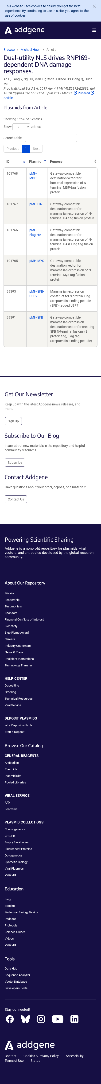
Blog (8, 899)
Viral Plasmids (14, 868)
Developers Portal (16, 988)
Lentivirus (11, 809)
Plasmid (35, 161)
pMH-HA (35, 204)
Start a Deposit (14, 732)
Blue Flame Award (17, 632)
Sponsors (11, 613)
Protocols (11, 925)
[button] (94, 30)
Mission (10, 593)
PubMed (84, 93)
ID (7, 161)
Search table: (13, 138)
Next (36, 149)
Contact (10, 1056)
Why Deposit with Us (18, 725)
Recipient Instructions (19, 659)
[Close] (92, 6)
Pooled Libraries (15, 782)
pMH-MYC (36, 261)
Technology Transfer (18, 665)
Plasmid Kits (13, 776)
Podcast (10, 919)
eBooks (10, 906)
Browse (9, 49)
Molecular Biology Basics (21, 912)
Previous (13, 149)
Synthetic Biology (16, 862)
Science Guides (15, 932)
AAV (7, 802)
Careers (10, 639)
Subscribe (15, 462)
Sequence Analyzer (17, 975)
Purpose (56, 161)
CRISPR (10, 836)
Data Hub (11, 968)
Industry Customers (18, 645)
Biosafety (11, 626)
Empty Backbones (17, 842)
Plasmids (11, 769)
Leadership (12, 600)
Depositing (12, 685)
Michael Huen (30, 49)
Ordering (10, 692)
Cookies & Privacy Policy (41, 1056)
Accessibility (75, 1056)
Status (35, 1060)
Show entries (22, 127)
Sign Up (13, 421)
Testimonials (13, 606)
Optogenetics (14, 855)
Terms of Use (14, 1060)
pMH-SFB (36, 317)
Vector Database (16, 981)
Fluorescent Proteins (18, 849)
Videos (9, 938)
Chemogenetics (15, 829)
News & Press (14, 652)
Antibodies (12, 762)
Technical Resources (19, 698)
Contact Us (16, 499)
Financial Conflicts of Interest (24, 619)
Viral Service (13, 705)
